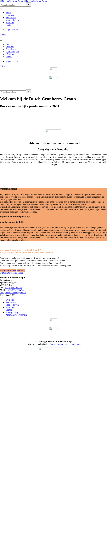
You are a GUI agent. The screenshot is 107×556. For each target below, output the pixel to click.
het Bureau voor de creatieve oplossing (63, 344)
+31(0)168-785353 (13, 287)
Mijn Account (12, 29)
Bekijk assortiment (8, 270)
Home (8, 12)
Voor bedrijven (12, 20)
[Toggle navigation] (1, 8)
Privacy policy (12, 312)
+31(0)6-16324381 (16, 290)
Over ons (10, 15)
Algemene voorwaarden (16, 315)
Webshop (10, 22)
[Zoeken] (28, 5)
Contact (9, 25)
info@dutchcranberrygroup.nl (13, 292)
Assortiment (11, 17)
